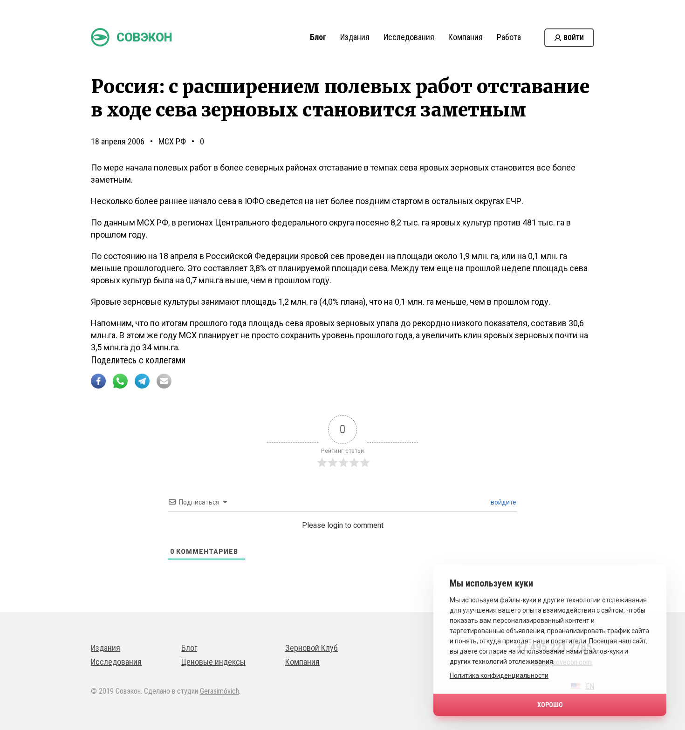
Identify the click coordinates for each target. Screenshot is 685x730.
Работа (509, 37)
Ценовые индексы (213, 662)
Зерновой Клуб (311, 648)
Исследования (409, 37)
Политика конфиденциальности (499, 675)
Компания (465, 37)
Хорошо (550, 705)
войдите (502, 502)
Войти (574, 37)
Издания (355, 37)
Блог (318, 37)
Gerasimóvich (219, 691)
